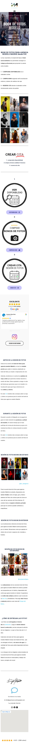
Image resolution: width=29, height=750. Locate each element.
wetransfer (8, 624)
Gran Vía (4, 598)
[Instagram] (12, 707)
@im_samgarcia (23, 483)
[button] (14, 11)
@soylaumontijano (23, 579)
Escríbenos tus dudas (14, 696)
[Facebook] (14, 707)
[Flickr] (17, 707)
